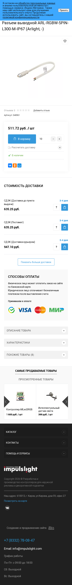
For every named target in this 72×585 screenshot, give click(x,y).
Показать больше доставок (36, 262)
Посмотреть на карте (15, 501)
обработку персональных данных (36, 3)
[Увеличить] (36, 71)
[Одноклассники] (15, 165)
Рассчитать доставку (23, 147)
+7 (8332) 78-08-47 (19, 540)
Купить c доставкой (64, 207)
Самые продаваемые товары (36, 371)
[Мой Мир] (19, 165)
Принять (64, 10)
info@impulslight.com (27, 548)
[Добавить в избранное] (65, 41)
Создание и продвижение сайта (26, 528)
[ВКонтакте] (10, 165)
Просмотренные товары (36, 379)
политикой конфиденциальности (21, 17)
